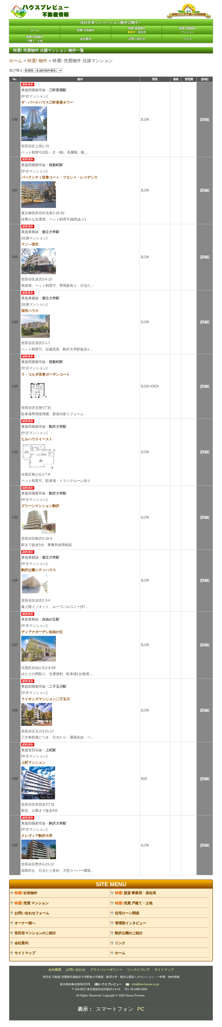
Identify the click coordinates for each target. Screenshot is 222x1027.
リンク (187, 38)
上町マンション (33, 762)
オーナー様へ (25, 923)
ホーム (34, 30)
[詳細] (204, 119)
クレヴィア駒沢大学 (36, 835)
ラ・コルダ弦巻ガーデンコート (45, 374)
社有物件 (26, 893)
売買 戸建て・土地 (133, 903)
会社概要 (54, 969)
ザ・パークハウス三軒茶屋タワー (47, 102)
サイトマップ (25, 953)
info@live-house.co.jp (145, 984)
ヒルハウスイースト (36, 439)
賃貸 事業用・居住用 (135, 893)
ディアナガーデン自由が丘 (42, 632)
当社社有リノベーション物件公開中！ (111, 22)
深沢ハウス (30, 311)
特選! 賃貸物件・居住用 (136, 30)
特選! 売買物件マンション (187, 30)
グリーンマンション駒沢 (40, 506)
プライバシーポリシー (106, 969)
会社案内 (85, 38)
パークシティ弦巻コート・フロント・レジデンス (59, 177)
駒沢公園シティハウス (38, 570)
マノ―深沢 (30, 244)
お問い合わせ (136, 38)
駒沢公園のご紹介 (129, 933)
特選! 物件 (37, 60)
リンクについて (138, 969)
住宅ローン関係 (127, 913)
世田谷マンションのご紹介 (35, 933)
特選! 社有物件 (85, 30)
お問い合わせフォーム (32, 913)
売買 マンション (32, 903)
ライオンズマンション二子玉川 (45, 699)
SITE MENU (111, 884)
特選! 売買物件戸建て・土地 (34, 38)
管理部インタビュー (130, 923)
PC (140, 1009)
